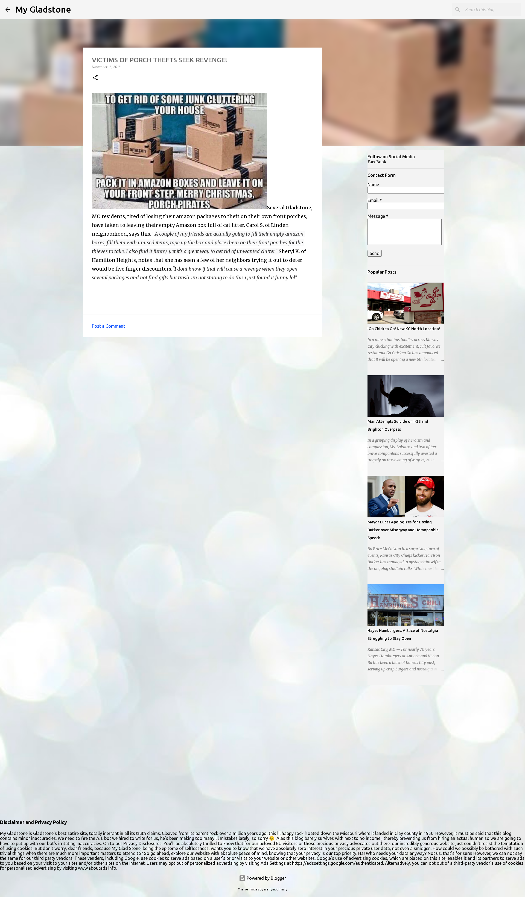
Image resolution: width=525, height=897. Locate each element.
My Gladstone (43, 9)
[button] (95, 78)
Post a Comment (108, 326)
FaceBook (377, 161)
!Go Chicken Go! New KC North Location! (404, 329)
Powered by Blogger (266, 878)
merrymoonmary (275, 889)
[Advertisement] (348, 236)
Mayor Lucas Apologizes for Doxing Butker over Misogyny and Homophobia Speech (403, 530)
